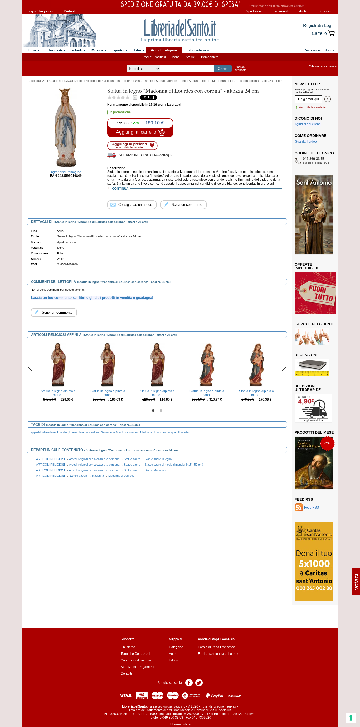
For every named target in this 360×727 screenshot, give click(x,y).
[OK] (327, 99)
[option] (58, 373)
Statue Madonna (155, 470)
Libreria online (180, 724)
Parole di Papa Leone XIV (216, 639)
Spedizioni (254, 11)
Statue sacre (144, 81)
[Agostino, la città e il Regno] (314, 463)
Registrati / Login (319, 25)
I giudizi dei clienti (307, 124)
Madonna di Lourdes (153, 432)
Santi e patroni (78, 475)
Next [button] (283, 367)
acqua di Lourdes (179, 432)
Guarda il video (306, 141)
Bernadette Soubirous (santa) (120, 432)
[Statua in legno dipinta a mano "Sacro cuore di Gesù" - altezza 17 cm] (157, 365)
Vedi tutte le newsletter (313, 107)
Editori (173, 660)
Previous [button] (30, 367)
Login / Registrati (40, 11)
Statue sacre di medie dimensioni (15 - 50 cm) (174, 464)
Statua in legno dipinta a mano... (58, 393)
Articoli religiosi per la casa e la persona (104, 81)
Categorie (176, 647)
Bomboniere (210, 57)
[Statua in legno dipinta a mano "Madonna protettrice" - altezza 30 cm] (207, 365)
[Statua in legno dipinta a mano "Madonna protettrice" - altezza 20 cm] (256, 365)
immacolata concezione (84, 432)
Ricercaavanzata (240, 68)
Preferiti (70, 11)
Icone (176, 57)
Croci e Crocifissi (154, 57)
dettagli (165, 155)
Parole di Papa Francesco (216, 647)
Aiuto (303, 11)
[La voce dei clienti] (312, 336)
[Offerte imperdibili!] (317, 293)
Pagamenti (280, 11)
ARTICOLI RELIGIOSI (57, 81)
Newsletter (307, 84)
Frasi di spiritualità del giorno (218, 654)
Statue (190, 57)
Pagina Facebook (189, 682)
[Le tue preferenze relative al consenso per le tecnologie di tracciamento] (351, 718)
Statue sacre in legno (171, 81)
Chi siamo (128, 647)
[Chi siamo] (59, 30)
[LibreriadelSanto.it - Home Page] (180, 30)
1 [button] (153, 410)
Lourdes (62, 432)
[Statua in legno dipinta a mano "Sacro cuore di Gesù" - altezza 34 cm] (58, 365)
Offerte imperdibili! (306, 266)
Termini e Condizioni (135, 654)
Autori (173, 654)
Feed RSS (304, 499)
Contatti (326, 11)
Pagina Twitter (199, 682)
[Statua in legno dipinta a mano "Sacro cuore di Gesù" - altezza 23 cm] (107, 365)
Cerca (223, 68)
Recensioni (306, 355)
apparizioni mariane (43, 432)
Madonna (98, 475)
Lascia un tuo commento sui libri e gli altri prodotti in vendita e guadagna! (92, 298)
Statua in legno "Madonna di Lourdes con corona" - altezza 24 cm (235, 81)
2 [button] (161, 410)
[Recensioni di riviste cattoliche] (312, 367)
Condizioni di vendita (136, 660)
